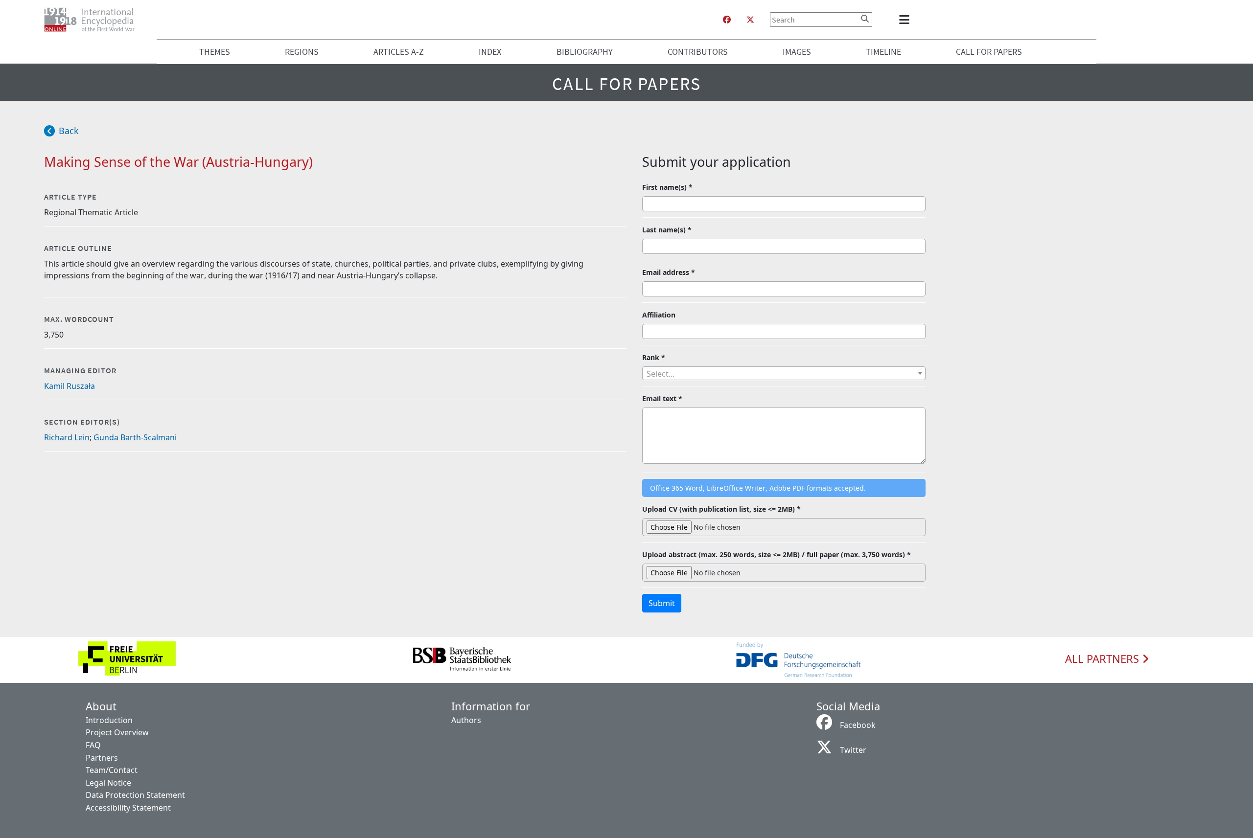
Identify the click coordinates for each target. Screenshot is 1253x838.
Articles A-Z (398, 51)
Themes (214, 51)
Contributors (698, 51)
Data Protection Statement (135, 795)
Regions (302, 51)
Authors (466, 720)
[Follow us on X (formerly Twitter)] (750, 19)
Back (69, 130)
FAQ (93, 745)
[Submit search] (865, 18)
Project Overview (117, 732)
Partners (102, 757)
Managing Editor (80, 370)
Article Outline (78, 248)
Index (490, 51)
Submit (662, 603)
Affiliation (658, 314)
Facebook (858, 725)
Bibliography (585, 51)
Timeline (883, 51)
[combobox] (784, 373)
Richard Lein (67, 437)
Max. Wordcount (79, 319)
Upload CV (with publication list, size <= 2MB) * (721, 509)
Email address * (668, 272)
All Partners (1103, 659)
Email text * (662, 398)
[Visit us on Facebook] (727, 19)
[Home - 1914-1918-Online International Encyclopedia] (93, 19)
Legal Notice (108, 782)
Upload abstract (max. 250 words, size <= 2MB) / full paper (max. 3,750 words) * (776, 554)
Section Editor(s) (82, 422)
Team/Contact (112, 770)
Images (797, 51)
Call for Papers (989, 51)
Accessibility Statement (128, 807)
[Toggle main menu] (906, 19)
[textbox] (784, 374)
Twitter (853, 750)
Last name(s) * (667, 229)
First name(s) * (667, 187)
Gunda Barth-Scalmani (135, 437)
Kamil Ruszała (69, 386)
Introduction (109, 720)
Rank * (653, 357)
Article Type (70, 197)
